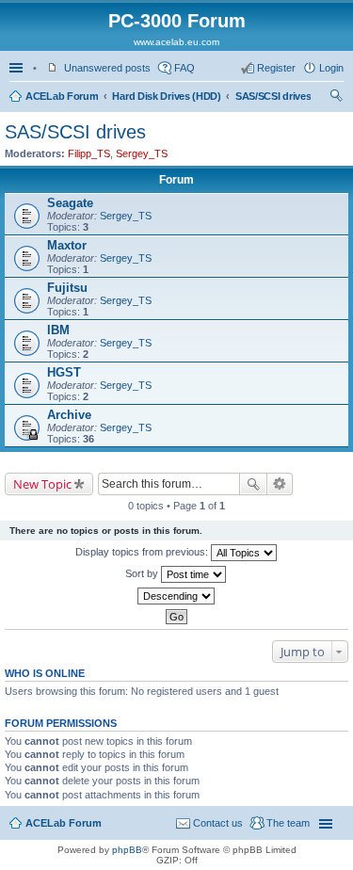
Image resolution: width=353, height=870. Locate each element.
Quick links (17, 67)
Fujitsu (67, 288)
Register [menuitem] (276, 67)
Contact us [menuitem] (218, 823)
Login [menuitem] (331, 67)
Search (253, 484)
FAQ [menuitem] (184, 67)
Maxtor (67, 245)
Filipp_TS (89, 153)
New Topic (42, 483)
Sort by (143, 573)
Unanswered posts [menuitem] (107, 67)
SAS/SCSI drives (273, 96)
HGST (64, 372)
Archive (69, 415)
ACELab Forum (61, 96)
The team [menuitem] (288, 823)
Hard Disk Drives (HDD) (166, 96)
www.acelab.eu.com (176, 42)
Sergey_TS (142, 153)
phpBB (127, 850)
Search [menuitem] (336, 97)
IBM (58, 330)
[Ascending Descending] (176, 596)
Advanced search (280, 484)
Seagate (70, 203)
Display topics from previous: (143, 551)
